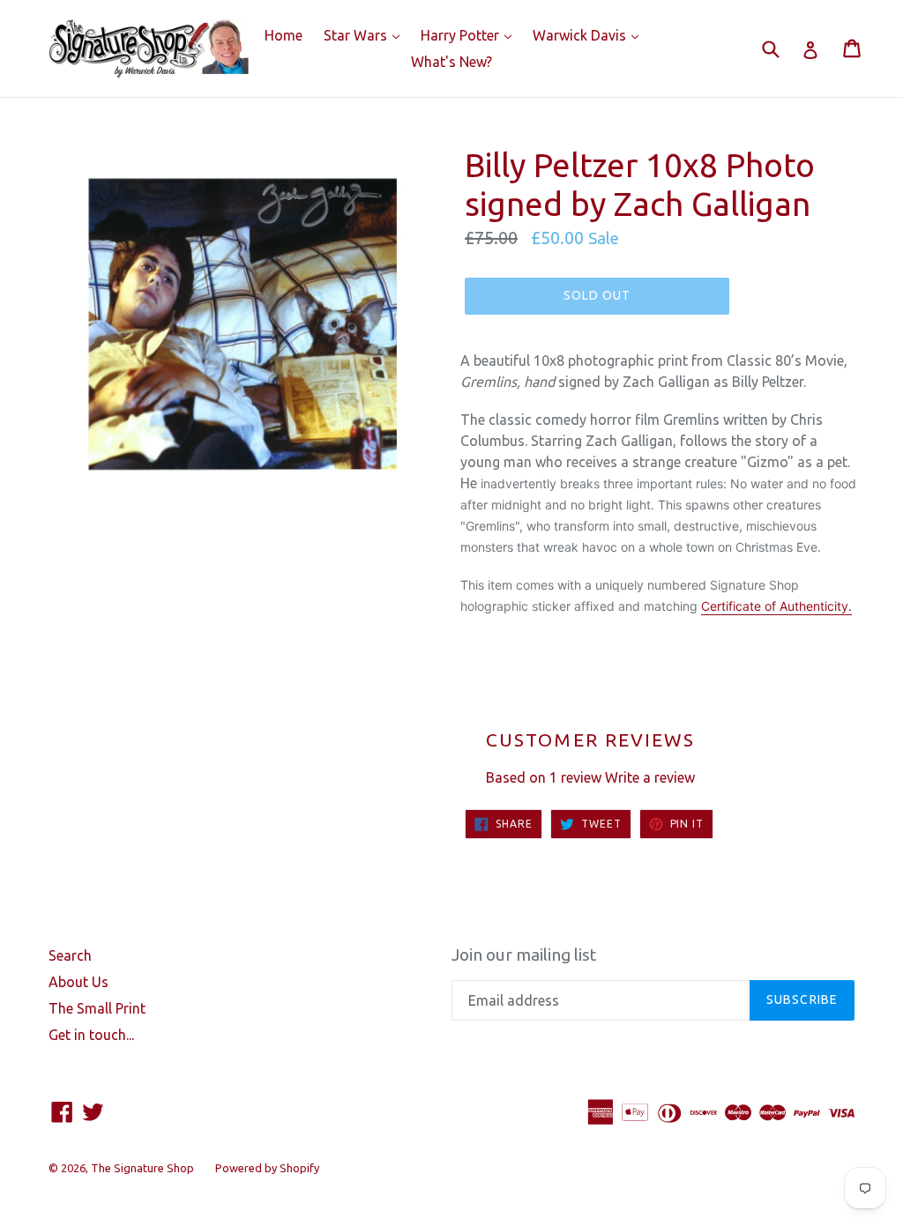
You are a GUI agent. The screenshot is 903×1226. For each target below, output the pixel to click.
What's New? (451, 62)
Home (283, 35)
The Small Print (97, 1008)
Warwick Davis (590, 34)
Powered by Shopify (267, 1168)
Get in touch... (91, 1035)
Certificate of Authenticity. (776, 605)
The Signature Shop (142, 1168)
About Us (78, 982)
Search (70, 955)
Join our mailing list (524, 954)
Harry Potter (470, 34)
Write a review (650, 777)
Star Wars (366, 34)
